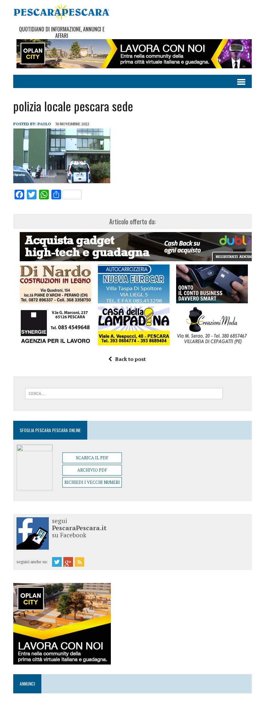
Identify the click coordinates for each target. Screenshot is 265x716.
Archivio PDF (92, 470)
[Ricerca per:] (124, 393)
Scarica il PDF (92, 458)
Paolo (44, 123)
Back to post (130, 359)
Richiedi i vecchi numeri (92, 482)
